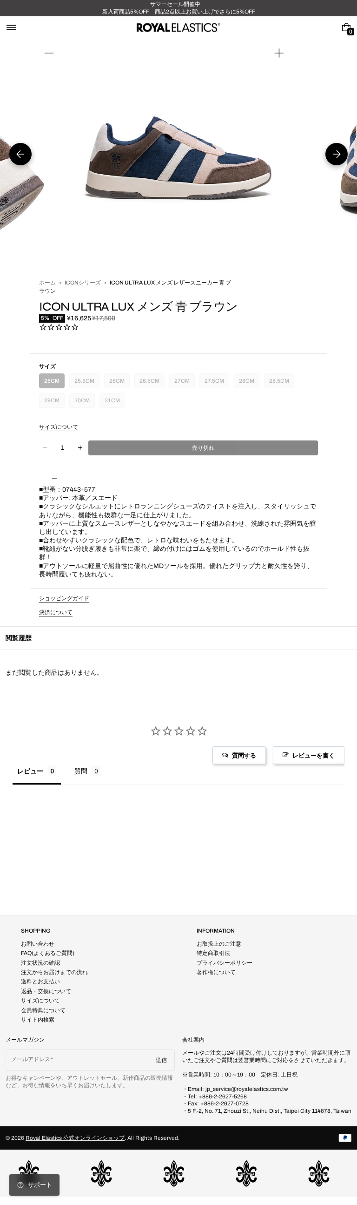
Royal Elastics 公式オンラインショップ (75, 1138)
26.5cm (149, 383)
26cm (118, 383)
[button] (11, 27)
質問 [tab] (80, 770)
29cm (53, 402)
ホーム (47, 282)
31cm (114, 402)
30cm (83, 402)
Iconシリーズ (83, 282)
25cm (53, 383)
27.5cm (215, 383)
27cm (183, 383)
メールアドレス (30, 1059)
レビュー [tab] (30, 770)
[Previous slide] (20, 154)
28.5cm (279, 383)
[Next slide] (336, 154)
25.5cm (84, 383)
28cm (248, 383)
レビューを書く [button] (313, 755)
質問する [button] (244, 755)
